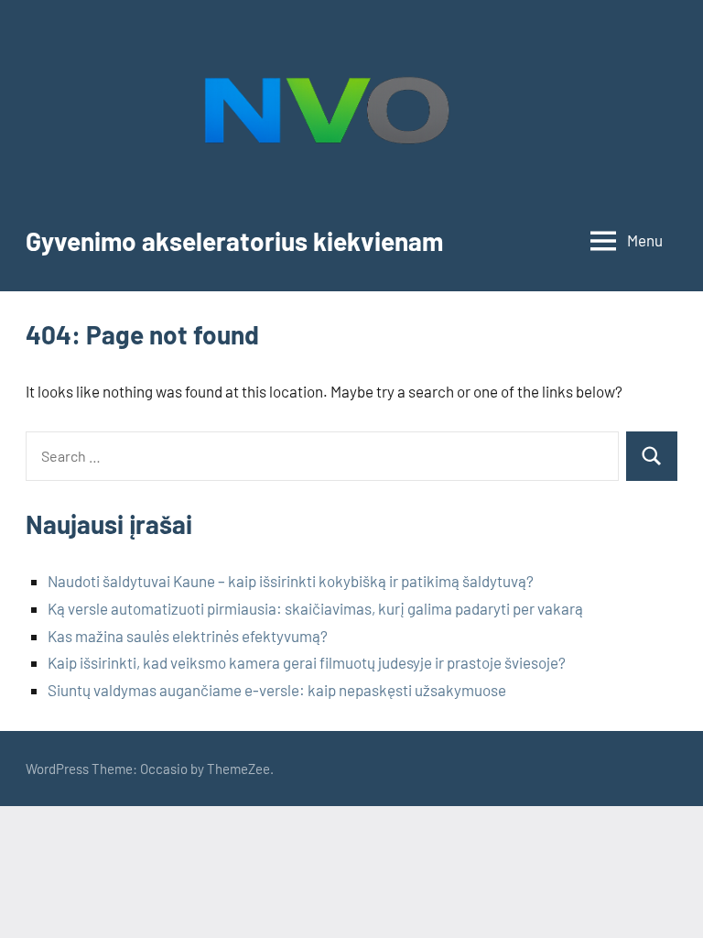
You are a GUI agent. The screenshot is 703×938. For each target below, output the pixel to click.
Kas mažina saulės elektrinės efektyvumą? (188, 636)
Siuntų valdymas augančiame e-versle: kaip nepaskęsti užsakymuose (277, 690)
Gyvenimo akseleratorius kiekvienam (234, 240)
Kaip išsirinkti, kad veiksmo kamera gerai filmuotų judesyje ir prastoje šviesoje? (307, 662)
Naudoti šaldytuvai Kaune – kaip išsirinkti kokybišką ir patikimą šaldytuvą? (291, 581)
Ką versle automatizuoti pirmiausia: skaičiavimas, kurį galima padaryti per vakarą (315, 608)
